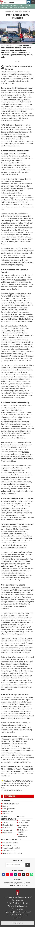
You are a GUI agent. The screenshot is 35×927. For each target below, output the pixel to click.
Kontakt (17, 912)
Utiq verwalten (17, 909)
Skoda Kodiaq (7, 833)
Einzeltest (10, 3)
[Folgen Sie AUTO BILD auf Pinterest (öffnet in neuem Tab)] (19, 874)
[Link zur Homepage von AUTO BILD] (1, 2)
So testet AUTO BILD (14, 915)
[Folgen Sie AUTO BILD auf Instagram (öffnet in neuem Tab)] (11, 874)
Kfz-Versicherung (24, 820)
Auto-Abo (5, 814)
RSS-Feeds (11, 885)
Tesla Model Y (7, 830)
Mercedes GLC (7, 825)
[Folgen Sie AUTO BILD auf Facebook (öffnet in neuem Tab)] (3, 874)
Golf (27, 486)
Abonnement (8, 883)
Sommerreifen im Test (10, 843)
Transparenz (26, 912)
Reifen (3, 757)
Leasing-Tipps (23, 823)
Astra (26, 74)
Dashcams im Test (8, 850)
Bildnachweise (17, 918)
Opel (14, 88)
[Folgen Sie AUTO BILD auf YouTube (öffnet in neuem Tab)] (7, 874)
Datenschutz (13, 897)
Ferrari (16, 454)
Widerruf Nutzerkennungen (17, 906)
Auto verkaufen (7, 811)
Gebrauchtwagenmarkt (10, 803)
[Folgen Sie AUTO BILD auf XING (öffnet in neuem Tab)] (15, 874)
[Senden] (27, 865)
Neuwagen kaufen (8, 809)
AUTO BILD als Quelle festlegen (11, 790)
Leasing (5, 806)
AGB (5, 897)
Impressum (9, 912)
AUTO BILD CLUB (22, 885)
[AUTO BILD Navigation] (33, 2)
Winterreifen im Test (9, 845)
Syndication (19, 883)
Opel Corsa (6, 828)
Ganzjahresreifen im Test (11, 848)
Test (5, 3)
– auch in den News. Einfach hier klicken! (16, 6)
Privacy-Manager (25, 897)
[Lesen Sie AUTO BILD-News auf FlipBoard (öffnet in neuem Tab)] (27, 874)
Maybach (25, 452)
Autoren (25, 915)
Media (28, 883)
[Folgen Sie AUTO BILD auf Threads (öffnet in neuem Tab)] (23, 874)
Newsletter (17, 860)
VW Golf (5, 822)
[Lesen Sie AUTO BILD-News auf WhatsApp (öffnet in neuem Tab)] (31, 874)
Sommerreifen (20, 280)
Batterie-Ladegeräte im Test (12, 853)
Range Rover (5, 454)
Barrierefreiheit (17, 900)
